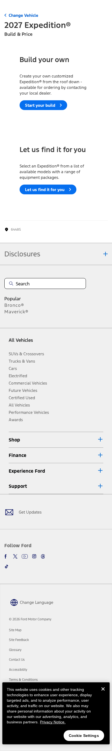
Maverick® (16, 312)
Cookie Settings (84, 735)
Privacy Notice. (53, 722)
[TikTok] (6, 566)
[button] (56, 439)
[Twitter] (15, 556)
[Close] (103, 693)
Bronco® (14, 305)
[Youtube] (25, 556)
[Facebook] (6, 556)
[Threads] (43, 556)
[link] (15, 630)
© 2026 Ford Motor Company (30, 619)
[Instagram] (34, 556)
